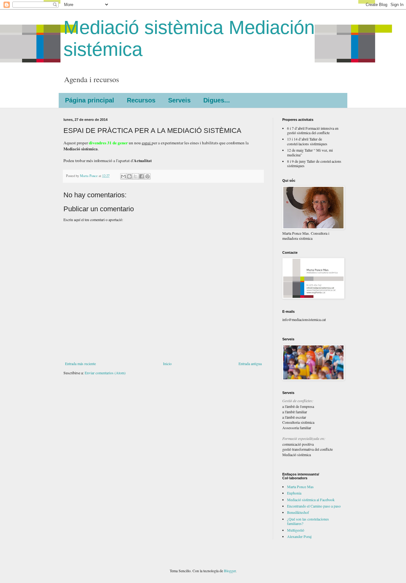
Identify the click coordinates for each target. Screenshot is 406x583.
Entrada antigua (250, 363)
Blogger (230, 570)
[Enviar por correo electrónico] (123, 176)
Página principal (89, 100)
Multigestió (295, 530)
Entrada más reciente (80, 363)
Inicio (167, 363)
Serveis (179, 100)
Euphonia (294, 492)
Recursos (141, 100)
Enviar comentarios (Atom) (105, 372)
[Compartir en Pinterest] (147, 176)
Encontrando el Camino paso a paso (314, 505)
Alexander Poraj (299, 536)
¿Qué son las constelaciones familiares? (308, 521)
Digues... (216, 100)
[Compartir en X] (135, 176)
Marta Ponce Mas (300, 486)
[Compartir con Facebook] (141, 176)
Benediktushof (298, 512)
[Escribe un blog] (129, 176)
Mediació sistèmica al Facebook (311, 499)
